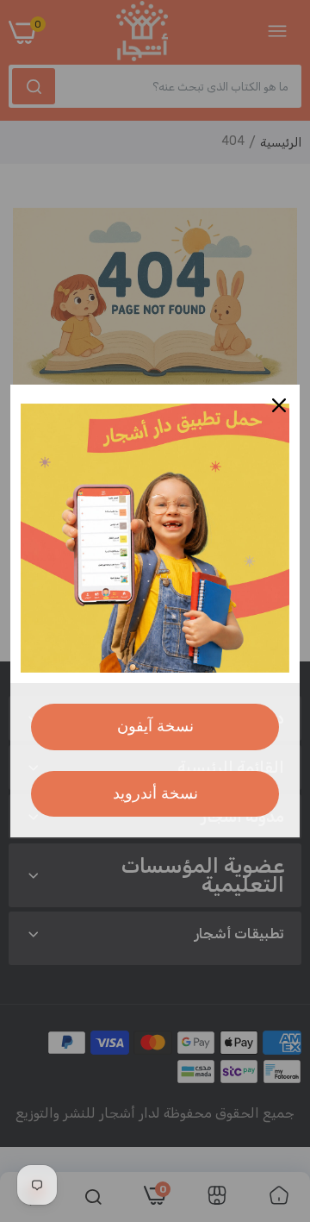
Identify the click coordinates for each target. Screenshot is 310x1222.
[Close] (279, 405)
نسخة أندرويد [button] (155, 793)
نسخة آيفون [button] (155, 726)
